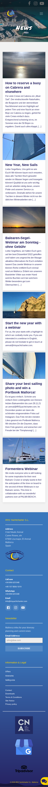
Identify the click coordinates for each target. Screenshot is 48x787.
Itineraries (9, 676)
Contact (8, 690)
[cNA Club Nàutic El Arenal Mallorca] (24, 725)
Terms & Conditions (13, 697)
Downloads (10, 694)
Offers (8, 671)
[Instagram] (36, 3)
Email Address (13, 636)
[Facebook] (30, 3)
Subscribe (24, 648)
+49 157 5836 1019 (13, 587)
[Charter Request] (44, 781)
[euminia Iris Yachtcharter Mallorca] (24, 747)
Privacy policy (11, 704)
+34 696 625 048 (12, 582)
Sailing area (10, 680)
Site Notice (9, 701)
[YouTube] (42, 3)
